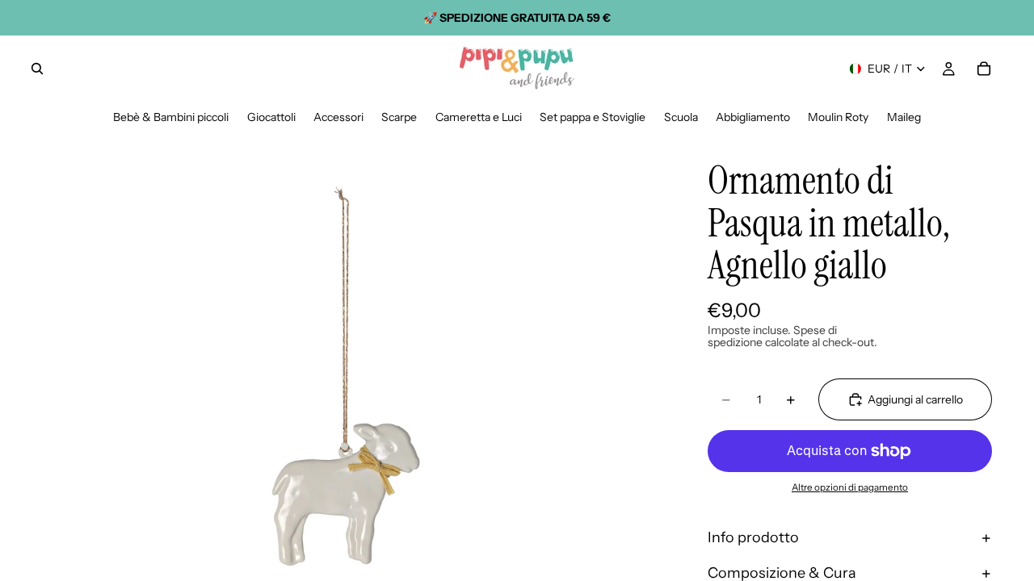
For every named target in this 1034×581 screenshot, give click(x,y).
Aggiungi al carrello (915, 399)
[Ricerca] (37, 68)
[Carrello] (984, 68)
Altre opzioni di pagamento (850, 487)
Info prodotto (753, 537)
